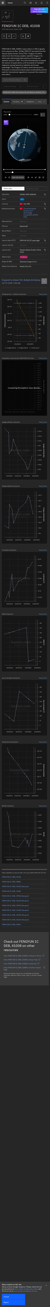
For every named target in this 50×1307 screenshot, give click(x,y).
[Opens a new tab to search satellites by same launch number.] (45, 194)
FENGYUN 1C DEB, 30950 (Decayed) (15, 905)
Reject (6, 1302)
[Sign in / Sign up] (47, 3)
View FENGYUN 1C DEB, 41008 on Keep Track (21, 960)
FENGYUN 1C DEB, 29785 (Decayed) (15, 896)
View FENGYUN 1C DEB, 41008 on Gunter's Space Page (22, 969)
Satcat (10, 3)
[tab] (6, 101)
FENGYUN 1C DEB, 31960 (11, 891)
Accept (6, 1297)
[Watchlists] (36, 3)
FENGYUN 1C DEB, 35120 (11, 877)
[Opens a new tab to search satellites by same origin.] (45, 204)
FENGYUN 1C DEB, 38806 (11, 882)
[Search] (25, 3)
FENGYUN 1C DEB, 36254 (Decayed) (15, 901)
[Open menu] (3, 3)
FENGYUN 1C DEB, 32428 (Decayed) (15, 915)
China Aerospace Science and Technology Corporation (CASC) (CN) (30, 213)
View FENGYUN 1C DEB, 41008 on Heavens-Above (22, 956)
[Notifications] (41, 3)
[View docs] (30, 3)
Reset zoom (43, 294)
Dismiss (39, 14)
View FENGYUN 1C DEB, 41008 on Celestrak (20, 964)
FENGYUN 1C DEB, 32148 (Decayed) (15, 910)
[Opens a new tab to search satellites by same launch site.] (45, 250)
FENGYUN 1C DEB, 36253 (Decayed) (15, 920)
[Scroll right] (44, 101)
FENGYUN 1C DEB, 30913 (11, 924)
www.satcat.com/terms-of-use (25, 1291)
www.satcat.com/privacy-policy (26, 1289)
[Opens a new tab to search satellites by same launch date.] (45, 240)
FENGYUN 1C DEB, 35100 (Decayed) (15, 886)
